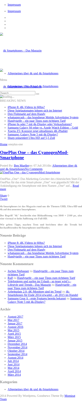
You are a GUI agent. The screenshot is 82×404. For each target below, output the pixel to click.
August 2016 (15, 326)
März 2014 (14, 374)
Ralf (10, 278)
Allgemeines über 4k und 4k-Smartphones (33, 73)
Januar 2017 (15, 323)
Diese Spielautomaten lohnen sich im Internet (35, 110)
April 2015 (14, 333)
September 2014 (17, 354)
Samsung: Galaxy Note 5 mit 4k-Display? (33, 134)
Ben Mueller (21, 165)
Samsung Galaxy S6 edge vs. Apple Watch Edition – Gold (43, 127)
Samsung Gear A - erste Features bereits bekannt (37, 298)
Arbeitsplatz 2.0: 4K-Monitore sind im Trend (34, 291)
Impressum (14, 4)
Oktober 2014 (16, 350)
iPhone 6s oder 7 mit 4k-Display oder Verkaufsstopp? (40, 124)
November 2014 (17, 347)
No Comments (34, 169)
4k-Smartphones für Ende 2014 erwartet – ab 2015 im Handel (43, 293)
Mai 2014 (13, 367)
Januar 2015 (15, 340)
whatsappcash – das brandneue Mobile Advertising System (43, 117)
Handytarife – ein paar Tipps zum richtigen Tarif (37, 120)
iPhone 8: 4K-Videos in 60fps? (26, 107)
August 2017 (15, 316)
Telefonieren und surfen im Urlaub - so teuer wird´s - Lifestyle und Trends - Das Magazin (39, 283)
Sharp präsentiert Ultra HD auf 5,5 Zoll (31, 137)
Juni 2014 (13, 364)
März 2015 (14, 337)
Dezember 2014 (17, 344)
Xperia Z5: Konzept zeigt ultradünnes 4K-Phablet (38, 131)
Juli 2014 (13, 361)
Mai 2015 (13, 330)
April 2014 (14, 371)
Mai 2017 (13, 320)
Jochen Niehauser (18, 271)
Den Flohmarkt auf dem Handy (26, 114)
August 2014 (15, 357)
